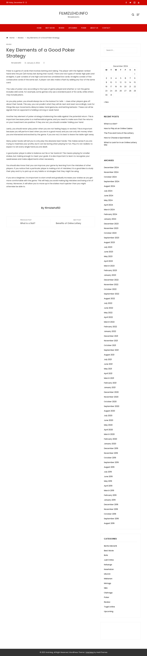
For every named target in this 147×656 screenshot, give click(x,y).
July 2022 (108, 303)
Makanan (108, 578)
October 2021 (110, 345)
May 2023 (108, 256)
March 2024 (109, 209)
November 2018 (111, 509)
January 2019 (110, 500)
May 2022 (108, 312)
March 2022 (109, 322)
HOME (39, 28)
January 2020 (110, 443)
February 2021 (110, 383)
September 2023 (111, 237)
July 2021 (108, 359)
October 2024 (110, 177)
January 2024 (110, 219)
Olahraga (108, 592)
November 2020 (111, 397)
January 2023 (110, 275)
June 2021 (108, 364)
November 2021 (111, 340)
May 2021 (108, 368)
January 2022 (110, 331)
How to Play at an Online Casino (118, 128)
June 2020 (108, 420)
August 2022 (109, 298)
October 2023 (110, 233)
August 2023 (109, 242)
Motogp (107, 583)
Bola (106, 555)
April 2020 (108, 429)
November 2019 (111, 453)
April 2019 (108, 485)
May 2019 (108, 481)
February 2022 (110, 326)
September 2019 (111, 462)
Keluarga (108, 564)
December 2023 (111, 223)
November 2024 (111, 172)
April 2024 (108, 205)
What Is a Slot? (110, 123)
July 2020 (108, 415)
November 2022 (111, 284)
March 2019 (109, 490)
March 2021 (109, 378)
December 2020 (111, 392)
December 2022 (111, 279)
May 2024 (108, 200)
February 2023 (110, 270)
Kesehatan (109, 569)
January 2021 (110, 387)
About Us (94, 28)
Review (61, 28)
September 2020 (111, 406)
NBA (106, 588)
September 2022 (111, 293)
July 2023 (108, 247)
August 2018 (109, 523)
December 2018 (111, 504)
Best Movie (50, 28)
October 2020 (110, 401)
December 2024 (111, 167)
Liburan (107, 574)
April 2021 (108, 373)
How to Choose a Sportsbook (117, 137)
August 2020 (109, 411)
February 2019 (110, 495)
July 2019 (108, 471)
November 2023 (111, 228)
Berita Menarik (110, 546)
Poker (83, 28)
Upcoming (72, 28)
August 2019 (109, 467)
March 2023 (109, 265)
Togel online (109, 606)
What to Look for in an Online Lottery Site (120, 143)
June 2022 (108, 308)
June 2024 (108, 195)
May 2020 (108, 425)
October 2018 (110, 514)
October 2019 (110, 457)
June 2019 (108, 476)
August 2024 (109, 186)
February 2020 (110, 439)
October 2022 (110, 289)
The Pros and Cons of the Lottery (119, 133)
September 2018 (111, 518)
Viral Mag (89, 652)
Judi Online (109, 560)
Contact (106, 28)
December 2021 (111, 336)
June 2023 (108, 251)
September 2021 (111, 350)
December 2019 (111, 448)
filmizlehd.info (73, 13)
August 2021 (109, 354)
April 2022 (108, 317)
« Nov (106, 102)
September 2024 (111, 181)
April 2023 (108, 261)
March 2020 (109, 434)
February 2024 (110, 214)
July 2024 (108, 191)
